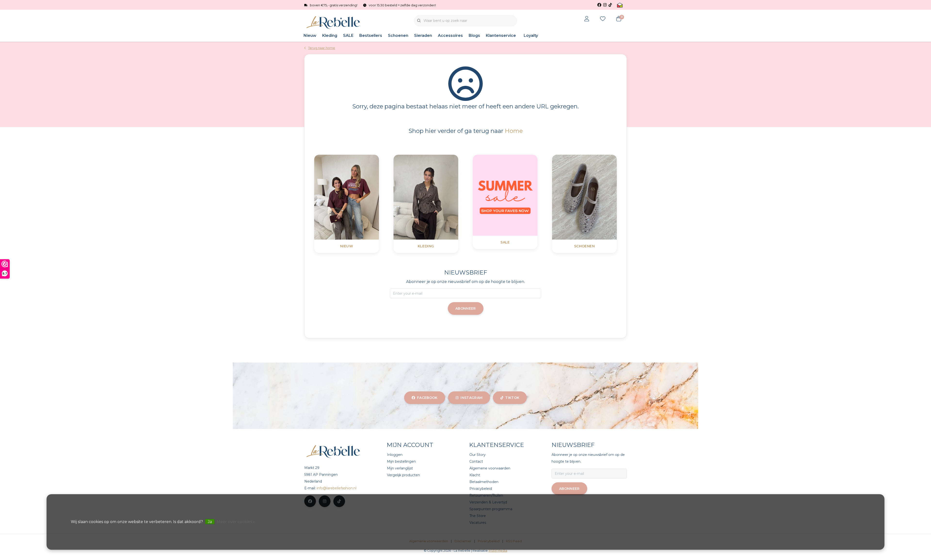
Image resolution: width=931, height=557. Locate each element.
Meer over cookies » (236, 521)
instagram (471, 398)
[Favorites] (603, 19)
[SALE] (517, 195)
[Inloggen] (587, 19)
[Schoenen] (596, 196)
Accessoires (450, 35)
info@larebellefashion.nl (336, 488)
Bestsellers (370, 35)
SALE (348, 35)
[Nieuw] (358, 196)
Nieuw (310, 35)
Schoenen (398, 35)
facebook (427, 398)
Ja (210, 521)
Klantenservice (501, 35)
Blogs (474, 35)
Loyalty (531, 35)
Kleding (329, 35)
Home (514, 130)
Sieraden (423, 35)
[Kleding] (437, 196)
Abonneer (465, 308)
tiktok (512, 398)
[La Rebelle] (334, 22)
